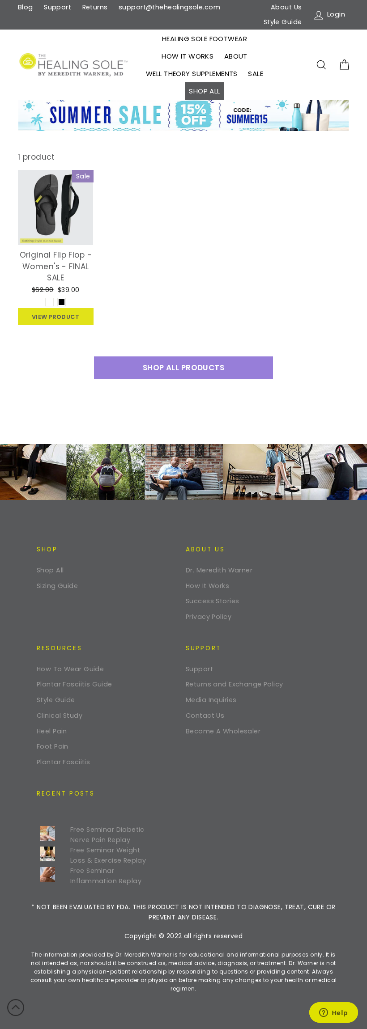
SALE (255, 73)
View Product (56, 317)
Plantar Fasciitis (63, 762)
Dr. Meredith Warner (219, 570)
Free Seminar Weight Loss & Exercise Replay (108, 855)
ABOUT (236, 56)
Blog (25, 7)
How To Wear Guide (70, 669)
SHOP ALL (204, 91)
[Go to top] (15, 1009)
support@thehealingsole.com (169, 7)
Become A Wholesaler (223, 731)
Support (57, 7)
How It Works (207, 585)
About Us (286, 7)
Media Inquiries (211, 699)
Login (337, 14)
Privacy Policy (208, 616)
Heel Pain (52, 731)
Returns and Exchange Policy (234, 684)
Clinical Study (59, 715)
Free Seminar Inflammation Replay (105, 875)
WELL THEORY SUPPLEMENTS (192, 73)
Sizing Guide (57, 585)
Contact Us (205, 715)
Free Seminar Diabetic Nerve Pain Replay (107, 834)
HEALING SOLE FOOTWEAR (204, 38)
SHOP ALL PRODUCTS (183, 367)
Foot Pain (52, 746)
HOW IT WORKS (187, 56)
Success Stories (212, 601)
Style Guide (283, 21)
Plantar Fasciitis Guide (74, 684)
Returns (95, 7)
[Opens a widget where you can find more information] (333, 1013)
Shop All (50, 570)
